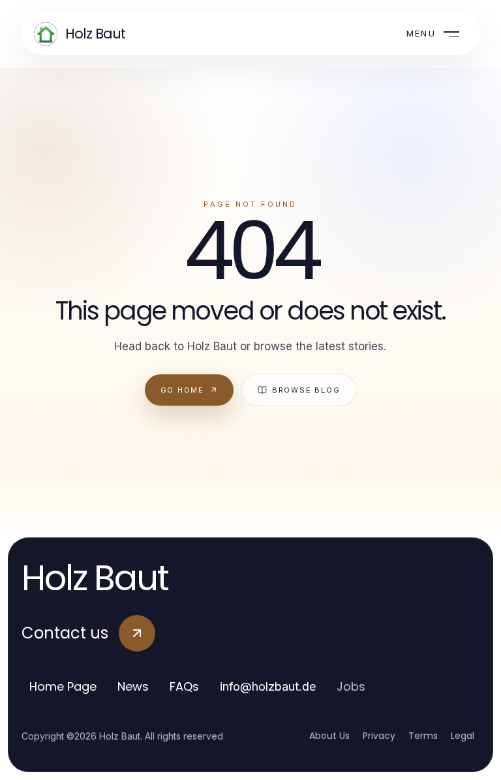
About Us (329, 735)
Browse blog (306, 390)
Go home (182, 390)
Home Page (63, 686)
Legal (462, 735)
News (133, 686)
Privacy (379, 735)
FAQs (184, 686)
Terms (423, 735)
